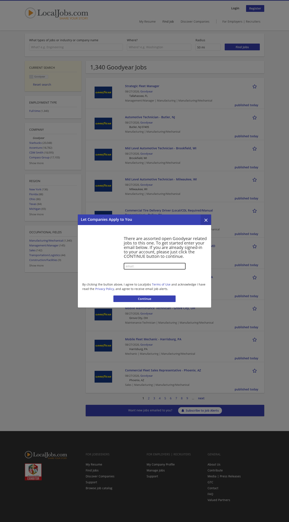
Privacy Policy (104, 289)
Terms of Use (161, 284)
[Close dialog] (206, 219)
